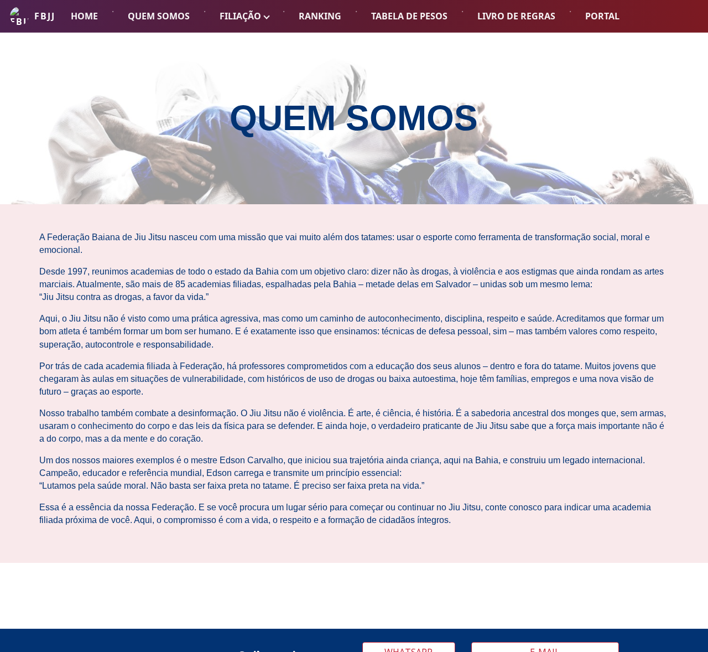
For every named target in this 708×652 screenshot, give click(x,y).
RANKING (320, 16)
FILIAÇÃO (240, 16)
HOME (84, 16)
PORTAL (602, 16)
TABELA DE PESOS (409, 16)
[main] (354, 118)
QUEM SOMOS (159, 16)
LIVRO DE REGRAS (516, 16)
